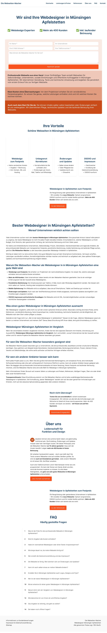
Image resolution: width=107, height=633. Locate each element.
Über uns (89, 371)
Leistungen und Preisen (56, 371)
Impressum (10, 623)
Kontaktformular (19, 374)
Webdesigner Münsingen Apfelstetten (87, 623)
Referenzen (69, 371)
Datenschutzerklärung (23, 623)
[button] (53, 532)
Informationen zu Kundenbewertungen (20, 620)
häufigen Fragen (80, 371)
